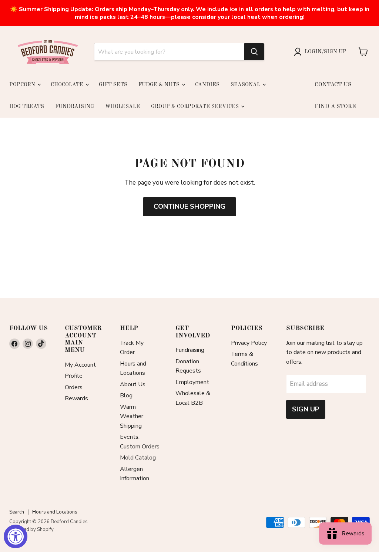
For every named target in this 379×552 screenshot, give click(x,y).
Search (16, 512)
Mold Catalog (138, 458)
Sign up (305, 409)
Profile (74, 376)
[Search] (254, 51)
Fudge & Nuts (159, 84)
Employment (192, 382)
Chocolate (68, 84)
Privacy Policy (249, 343)
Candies (207, 84)
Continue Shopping (189, 206)
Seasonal (246, 84)
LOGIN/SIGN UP (325, 51)
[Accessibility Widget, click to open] (15, 536)
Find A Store (335, 107)
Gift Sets (113, 84)
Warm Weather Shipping (131, 416)
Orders (74, 387)
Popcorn (23, 84)
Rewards (76, 398)
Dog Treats (26, 106)
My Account (80, 365)
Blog (126, 395)
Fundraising (74, 106)
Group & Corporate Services (195, 106)
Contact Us (333, 85)
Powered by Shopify (31, 529)
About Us (132, 384)
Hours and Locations (54, 512)
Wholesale (122, 106)
